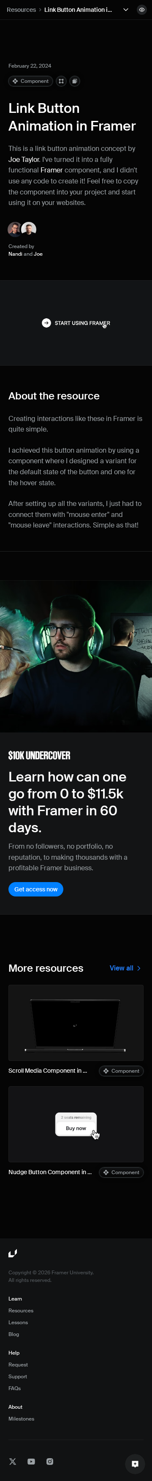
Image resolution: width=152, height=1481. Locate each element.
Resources (21, 10)
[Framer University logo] (13, 1254)
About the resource (54, 395)
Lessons (18, 1322)
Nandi (15, 254)
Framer (52, 170)
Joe (38, 254)
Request (18, 1364)
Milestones (21, 1418)
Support (17, 1376)
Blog (13, 1334)
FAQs (14, 1388)
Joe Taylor (23, 159)
